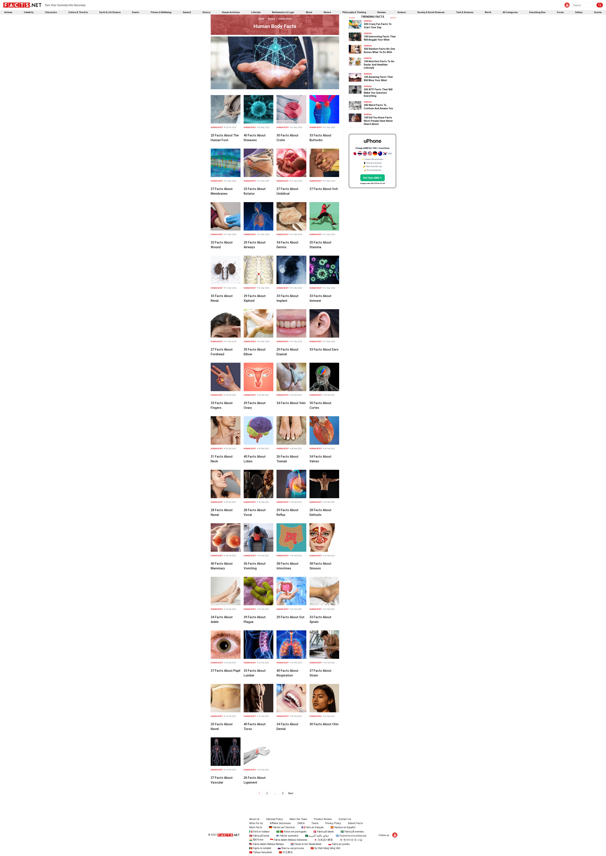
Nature (327, 12)
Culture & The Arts (78, 12)
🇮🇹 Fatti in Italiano (259, 831)
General (187, 12)
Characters (51, 12)
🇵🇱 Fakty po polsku (339, 844)
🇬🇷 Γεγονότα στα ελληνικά (351, 835)
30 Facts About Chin (324, 724)
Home (261, 18)
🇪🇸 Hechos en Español (342, 827)
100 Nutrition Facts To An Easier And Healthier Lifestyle (379, 64)
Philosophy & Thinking (354, 12)
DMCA (301, 823)
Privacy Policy (333, 823)
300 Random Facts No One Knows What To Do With (379, 50)
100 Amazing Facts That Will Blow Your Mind (378, 78)
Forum (560, 12)
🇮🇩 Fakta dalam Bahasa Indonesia (288, 839)
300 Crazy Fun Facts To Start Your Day (378, 26)
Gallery (578, 12)
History (206, 12)
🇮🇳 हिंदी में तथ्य (256, 839)
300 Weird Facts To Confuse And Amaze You (378, 107)
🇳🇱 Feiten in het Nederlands (306, 844)
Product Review (323, 819)
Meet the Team (298, 819)
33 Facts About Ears (324, 349)
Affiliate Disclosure (280, 823)
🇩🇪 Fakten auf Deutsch (282, 827)
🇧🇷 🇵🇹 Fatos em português (291, 831)
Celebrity (28, 12)
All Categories (510, 12)
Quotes (598, 12)
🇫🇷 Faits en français (313, 827)
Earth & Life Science (110, 12)
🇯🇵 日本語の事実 (323, 839)
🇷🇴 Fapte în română (260, 848)
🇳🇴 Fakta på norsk (259, 835)
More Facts (255, 827)
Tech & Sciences (464, 12)
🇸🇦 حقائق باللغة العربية (317, 835)
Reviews (381, 12)
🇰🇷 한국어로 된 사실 (351, 839)
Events (135, 12)
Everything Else (537, 12)
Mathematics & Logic (283, 12)
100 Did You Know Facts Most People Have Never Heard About (378, 121)
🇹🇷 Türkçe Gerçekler (260, 852)
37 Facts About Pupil (225, 671)
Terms (314, 823)
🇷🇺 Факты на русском (291, 848)
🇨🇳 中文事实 (286, 852)
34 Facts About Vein (291, 403)
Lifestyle (256, 12)
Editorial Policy (274, 819)
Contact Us (345, 819)
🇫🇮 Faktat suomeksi (287, 835)
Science (401, 12)
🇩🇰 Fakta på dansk (323, 831)
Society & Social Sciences (431, 12)
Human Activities (231, 12)
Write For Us (256, 823)
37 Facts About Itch (323, 189)
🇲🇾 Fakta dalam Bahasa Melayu (266, 844)
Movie (309, 12)
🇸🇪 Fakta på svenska (352, 831)
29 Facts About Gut (290, 617)
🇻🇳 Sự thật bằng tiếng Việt (325, 848)
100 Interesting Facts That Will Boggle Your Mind (380, 38)
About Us (254, 819)
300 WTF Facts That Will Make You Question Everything (378, 93)
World (488, 12)
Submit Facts (355, 823)
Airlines (8, 12)
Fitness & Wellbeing (161, 12)
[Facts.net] (22, 5)
